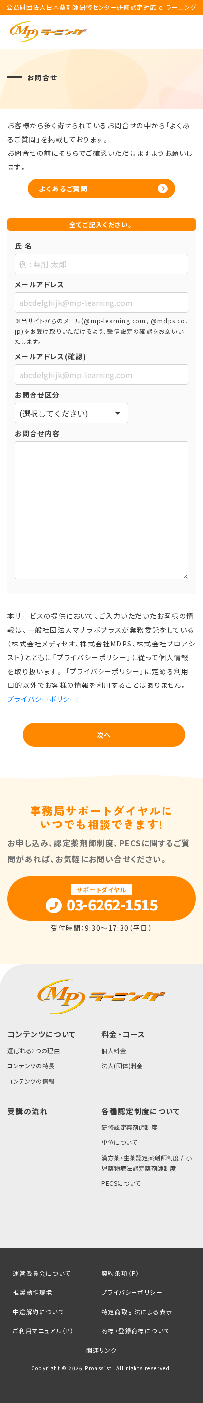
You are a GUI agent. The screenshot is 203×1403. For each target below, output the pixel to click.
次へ (104, 735)
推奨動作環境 (32, 1292)
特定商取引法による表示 (137, 1311)
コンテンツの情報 (31, 1081)
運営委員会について (42, 1273)
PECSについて (121, 1183)
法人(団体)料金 (122, 1066)
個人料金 (114, 1050)
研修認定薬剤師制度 (129, 1127)
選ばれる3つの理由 (33, 1050)
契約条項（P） (121, 1273)
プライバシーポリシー (42, 699)
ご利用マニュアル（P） (43, 1331)
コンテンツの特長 (31, 1066)
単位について (119, 1142)
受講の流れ (27, 1111)
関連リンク (101, 1350)
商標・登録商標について (135, 1331)
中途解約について (38, 1311)
